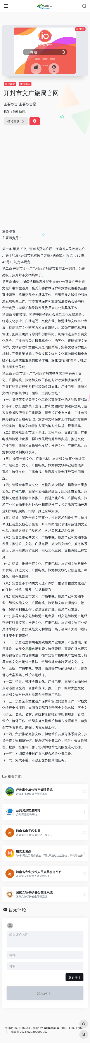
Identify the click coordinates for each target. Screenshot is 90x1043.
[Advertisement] (45, 178)
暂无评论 (17, 909)
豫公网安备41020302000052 (29, 1031)
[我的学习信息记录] (44, 6)
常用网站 (10, 84)
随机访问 (25, 84)
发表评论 (74, 977)
